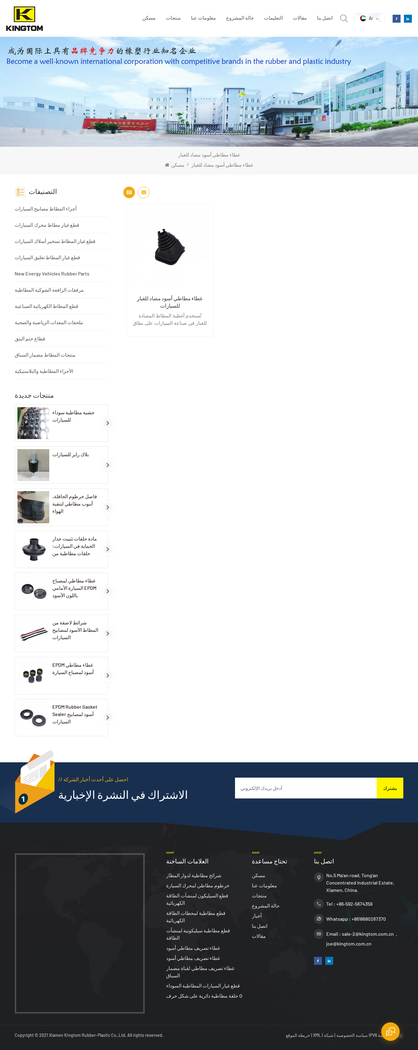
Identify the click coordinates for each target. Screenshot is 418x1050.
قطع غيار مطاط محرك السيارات (47, 225)
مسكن (149, 18)
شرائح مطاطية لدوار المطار (193, 875)
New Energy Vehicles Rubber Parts (52, 273)
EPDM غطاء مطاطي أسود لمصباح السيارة (73, 668)
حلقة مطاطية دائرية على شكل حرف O (204, 996)
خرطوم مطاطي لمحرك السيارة (198, 885)
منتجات (173, 18)
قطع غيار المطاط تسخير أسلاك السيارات (55, 241)
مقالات (300, 18)
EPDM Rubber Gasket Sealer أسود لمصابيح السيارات (74, 714)
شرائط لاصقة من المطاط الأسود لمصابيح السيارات (75, 630)
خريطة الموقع (298, 1035)
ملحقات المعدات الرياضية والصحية (49, 322)
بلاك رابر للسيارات (70, 454)
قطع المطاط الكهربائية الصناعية (46, 306)
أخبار (257, 916)
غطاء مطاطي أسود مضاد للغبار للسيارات (170, 302)
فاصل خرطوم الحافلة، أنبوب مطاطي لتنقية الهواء (74, 503)
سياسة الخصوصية (352, 1035)
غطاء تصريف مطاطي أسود (193, 948)
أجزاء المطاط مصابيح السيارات (46, 208)
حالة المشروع (240, 18)
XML (317, 1035)
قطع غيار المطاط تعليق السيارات (47, 257)
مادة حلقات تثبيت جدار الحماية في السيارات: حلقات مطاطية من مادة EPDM (74, 546)
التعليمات (273, 18)
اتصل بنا (325, 18)
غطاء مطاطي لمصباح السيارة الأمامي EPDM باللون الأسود (74, 588)
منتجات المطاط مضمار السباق (45, 355)
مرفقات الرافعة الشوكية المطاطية (49, 290)
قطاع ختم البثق (30, 338)
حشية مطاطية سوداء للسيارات (73, 416)
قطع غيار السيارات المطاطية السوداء (203, 985)
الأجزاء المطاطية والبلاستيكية (44, 371)
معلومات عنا (203, 18)
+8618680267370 (369, 919)
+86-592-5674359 (354, 904)
